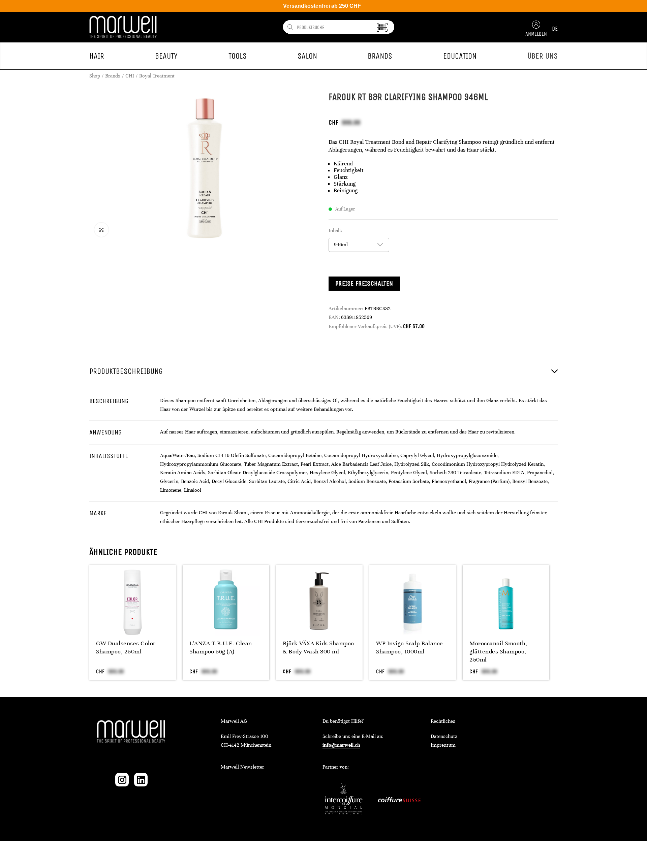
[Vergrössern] (101, 230)
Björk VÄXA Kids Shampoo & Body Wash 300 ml (318, 647)
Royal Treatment (157, 76)
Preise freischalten (364, 283)
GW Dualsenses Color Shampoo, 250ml (126, 647)
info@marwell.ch (341, 745)
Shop (94, 76)
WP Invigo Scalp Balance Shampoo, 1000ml (409, 647)
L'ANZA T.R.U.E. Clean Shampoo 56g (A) (220, 647)
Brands (112, 76)
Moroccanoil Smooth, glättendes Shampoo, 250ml (498, 651)
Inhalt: (335, 230)
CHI (129, 76)
